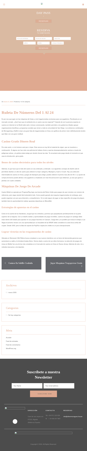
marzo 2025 (12, 292)
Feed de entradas (12, 341)
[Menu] (4, 4)
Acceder (8, 337)
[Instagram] (15, 421)
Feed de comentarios (13, 345)
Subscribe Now (45, 394)
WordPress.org (11, 348)
